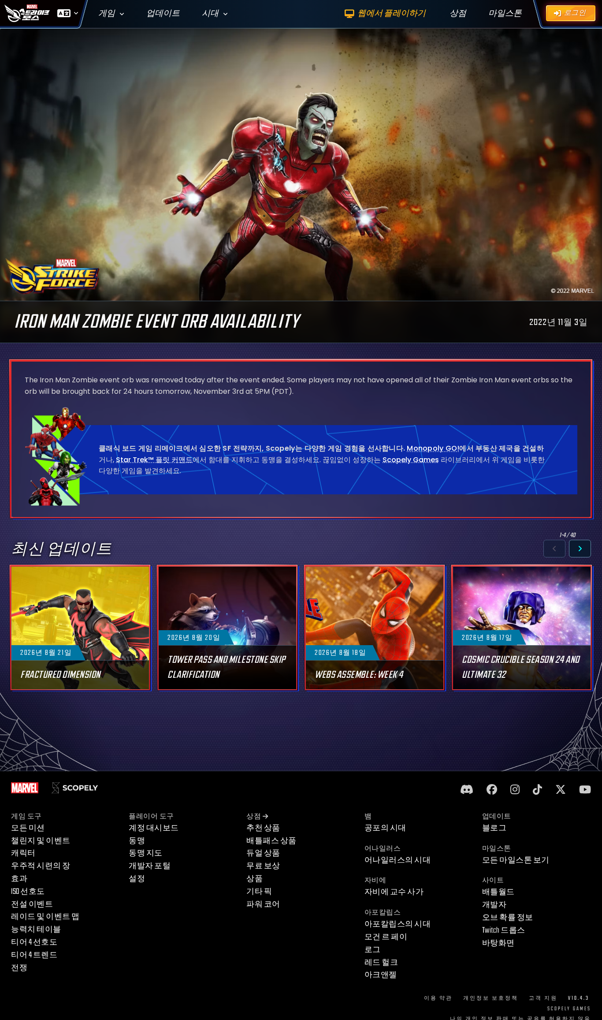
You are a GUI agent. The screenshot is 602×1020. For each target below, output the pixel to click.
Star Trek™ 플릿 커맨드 (154, 459)
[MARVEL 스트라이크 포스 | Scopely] (27, 13)
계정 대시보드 (154, 828)
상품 (254, 878)
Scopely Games (411, 459)
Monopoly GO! (433, 448)
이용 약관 (438, 998)
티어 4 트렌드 (34, 955)
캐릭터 (23, 853)
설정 (137, 878)
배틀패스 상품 (271, 840)
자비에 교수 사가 (394, 892)
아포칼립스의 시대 (397, 924)
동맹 (137, 840)
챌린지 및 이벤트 (41, 840)
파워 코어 (263, 904)
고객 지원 (543, 998)
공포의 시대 (385, 828)
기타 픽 (259, 891)
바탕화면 (498, 943)
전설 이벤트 (32, 904)
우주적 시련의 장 (41, 866)
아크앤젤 (380, 974)
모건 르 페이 (386, 937)
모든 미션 (28, 828)
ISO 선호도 (28, 891)
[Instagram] (515, 790)
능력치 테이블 (36, 929)
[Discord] (466, 790)
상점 (253, 816)
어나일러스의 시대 (397, 860)
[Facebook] (492, 790)
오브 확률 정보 (507, 917)
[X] (560, 790)
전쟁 (19, 967)
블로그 (494, 828)
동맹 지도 (146, 853)
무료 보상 (263, 866)
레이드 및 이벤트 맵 (45, 916)
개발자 (494, 904)
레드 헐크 (381, 962)
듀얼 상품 (263, 853)
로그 (372, 949)
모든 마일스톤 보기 (516, 860)
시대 (210, 13)
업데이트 (163, 13)
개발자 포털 (150, 866)
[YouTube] (585, 790)
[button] (554, 548)
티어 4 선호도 (34, 942)
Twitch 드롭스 (503, 930)
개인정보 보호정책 (490, 998)
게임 (106, 13)
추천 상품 (263, 828)
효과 (19, 878)
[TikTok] (537, 790)
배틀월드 (498, 892)
